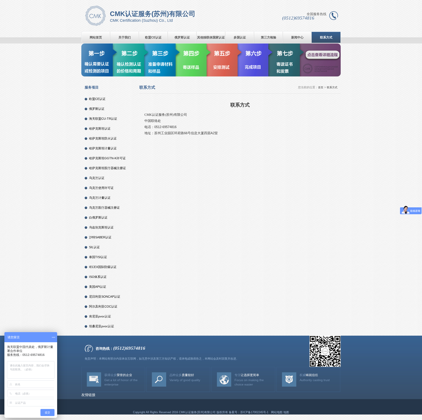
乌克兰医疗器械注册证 (104, 207)
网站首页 (96, 37)
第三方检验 (268, 37)
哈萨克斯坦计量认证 (103, 148)
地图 (286, 412)
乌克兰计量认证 (100, 197)
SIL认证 (94, 247)
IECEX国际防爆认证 (102, 267)
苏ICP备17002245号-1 (254, 412)
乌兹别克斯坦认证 (101, 227)
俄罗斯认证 (182, 37)
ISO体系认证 (98, 277)
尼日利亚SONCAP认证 (104, 296)
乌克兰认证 (96, 178)
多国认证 (240, 37)
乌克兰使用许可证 (101, 188)
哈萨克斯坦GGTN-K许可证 (107, 158)
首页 (320, 87)
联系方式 (326, 37)
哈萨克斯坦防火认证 (103, 138)
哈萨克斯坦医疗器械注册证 (107, 168)
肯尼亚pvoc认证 (100, 316)
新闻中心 (297, 37)
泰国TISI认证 (98, 257)
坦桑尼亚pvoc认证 (101, 326)
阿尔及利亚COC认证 (103, 306)
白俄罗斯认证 (98, 217)
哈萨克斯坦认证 (100, 128)
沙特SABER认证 (100, 237)
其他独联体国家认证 (211, 37)
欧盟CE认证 (153, 37)
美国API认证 (97, 286)
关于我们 (124, 37)
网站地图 (276, 412)
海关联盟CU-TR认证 (103, 118)
